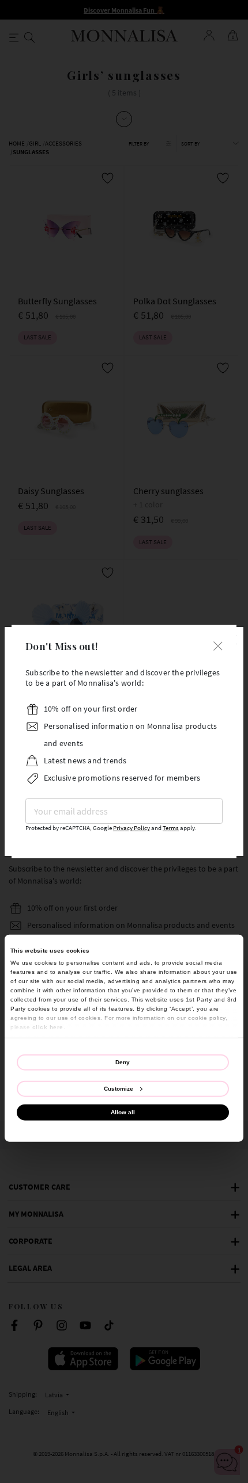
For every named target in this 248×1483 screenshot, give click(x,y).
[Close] (218, 644)
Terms (171, 828)
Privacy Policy (131, 828)
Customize (118, 1089)
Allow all (123, 1112)
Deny (122, 1061)
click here (47, 1026)
